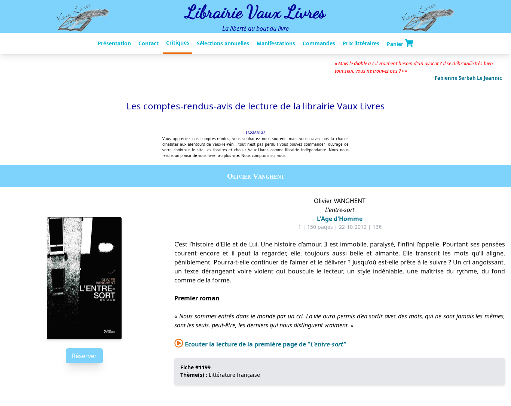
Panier (396, 43)
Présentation (114, 43)
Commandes (319, 43)
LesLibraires (216, 149)
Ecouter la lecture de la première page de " (264, 344)
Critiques (177, 42)
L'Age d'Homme (339, 219)
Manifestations (276, 43)
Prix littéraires (361, 43)
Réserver (84, 356)
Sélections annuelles (223, 43)
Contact (148, 43)
